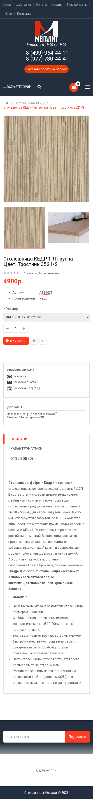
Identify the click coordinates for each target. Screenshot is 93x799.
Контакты (24, 13)
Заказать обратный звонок (46, 69)
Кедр (43, 298)
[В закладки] (34, 341)
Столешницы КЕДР (30, 103)
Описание (20, 439)
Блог (8, 13)
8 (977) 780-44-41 (47, 59)
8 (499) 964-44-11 (47, 53)
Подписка (77, 737)
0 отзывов (30, 273)
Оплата (41, 4)
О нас (7, 4)
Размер (12, 309)
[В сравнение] (43, 341)
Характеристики (26, 449)
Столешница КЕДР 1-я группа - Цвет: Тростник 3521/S (43, 107)
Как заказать (77, 4)
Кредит (57, 4)
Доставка (23, 4)
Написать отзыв (49, 273)
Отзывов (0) (21, 458)
